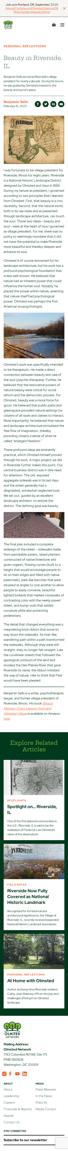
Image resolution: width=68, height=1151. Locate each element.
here (7, 719)
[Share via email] (61, 104)
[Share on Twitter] (45, 104)
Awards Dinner (41, 12)
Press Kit (41, 1102)
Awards (9, 1115)
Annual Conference (17, 8)
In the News (44, 1096)
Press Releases (46, 1089)
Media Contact (46, 1109)
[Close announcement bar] (64, 8)
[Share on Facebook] (38, 104)
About (8, 1089)
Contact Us (11, 1122)
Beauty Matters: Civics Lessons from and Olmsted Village (28, 708)
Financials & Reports (18, 1109)
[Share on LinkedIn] (53, 104)
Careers (9, 1102)
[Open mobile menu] (62, 24)
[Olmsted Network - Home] (12, 25)
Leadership (11, 1096)
